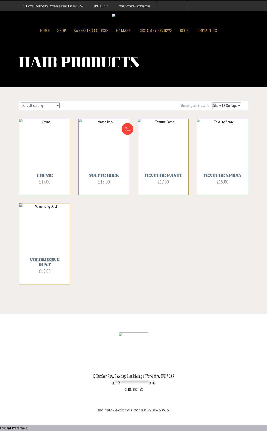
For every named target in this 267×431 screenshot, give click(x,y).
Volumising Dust (45, 263)
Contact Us (206, 30)
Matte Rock (104, 175)
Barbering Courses (91, 30)
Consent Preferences (14, 428)
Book (184, 30)
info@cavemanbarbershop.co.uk (134, 6)
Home (44, 30)
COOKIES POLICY (142, 410)
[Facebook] (165, 5)
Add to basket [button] (43, 189)
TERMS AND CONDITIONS (118, 410)
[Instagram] (171, 5)
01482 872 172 (101, 6)
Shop (61, 30)
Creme (45, 175)
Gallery (123, 30)
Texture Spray (222, 175)
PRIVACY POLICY (161, 410)
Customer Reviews (155, 30)
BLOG (100, 410)
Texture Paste (163, 175)
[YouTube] (177, 5)
